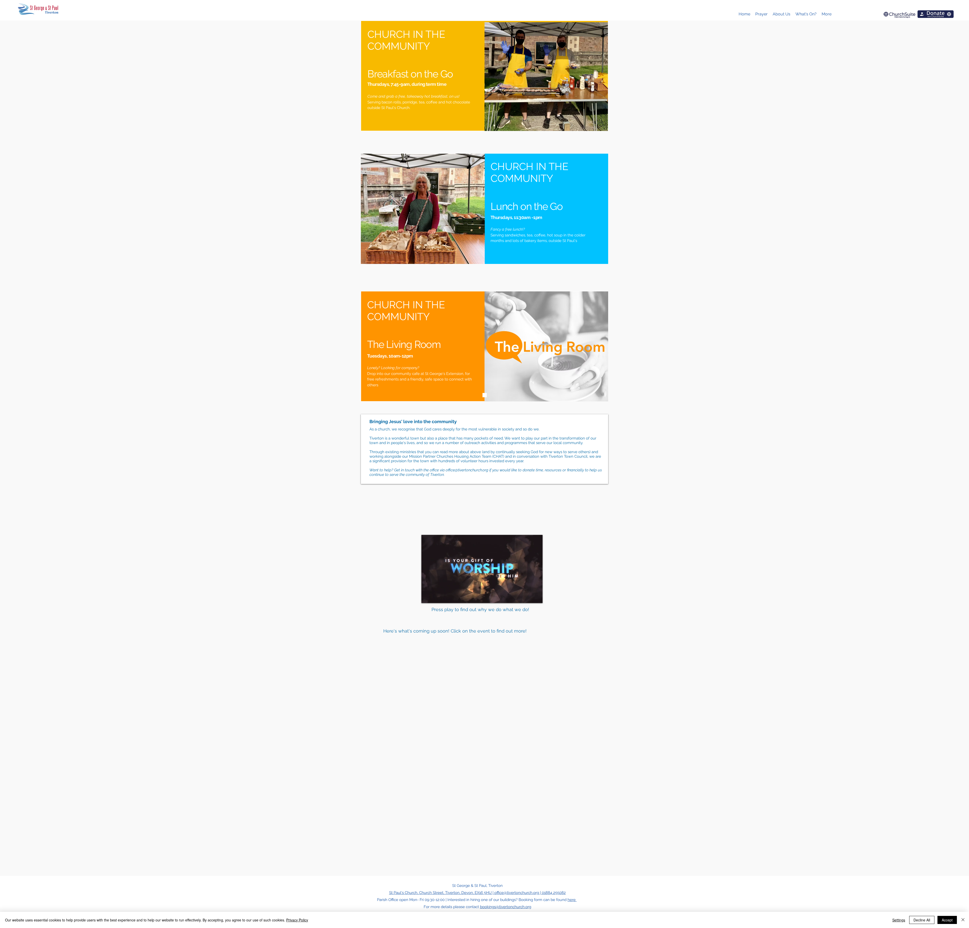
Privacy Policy (297, 919)
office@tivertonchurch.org (467, 470)
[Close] (963, 920)
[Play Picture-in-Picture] (527, 596)
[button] (781, 14)
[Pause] (428, 596)
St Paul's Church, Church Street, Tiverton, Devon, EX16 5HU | (441, 892)
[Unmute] (436, 596)
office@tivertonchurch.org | (518, 892)
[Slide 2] (484, 257)
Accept (947, 919)
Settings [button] (898, 919)
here (572, 899)
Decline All (921, 919)
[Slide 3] (484, 395)
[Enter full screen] (535, 596)
